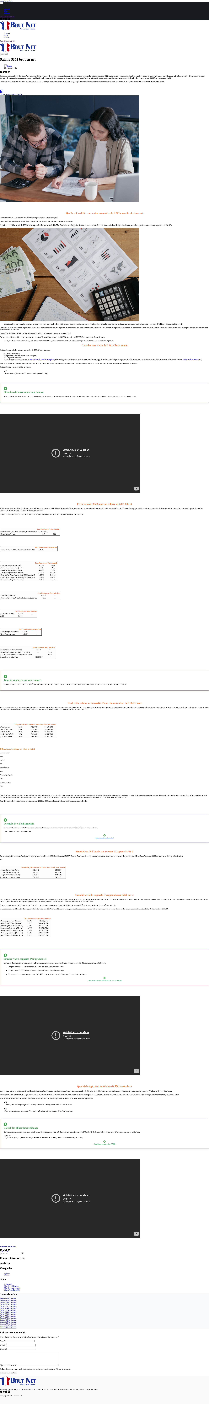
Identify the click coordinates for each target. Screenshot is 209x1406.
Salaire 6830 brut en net (8, 1322)
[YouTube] (9, 19)
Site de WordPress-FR (12, 1290)
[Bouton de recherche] (22, 1253)
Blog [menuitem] (6, 35)
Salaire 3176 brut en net (8, 1328)
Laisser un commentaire (8, 1373)
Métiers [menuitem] (6, 37)
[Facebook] (1, 19)
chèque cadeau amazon (191, 360)
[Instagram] (6, 19)
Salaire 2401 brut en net (8, 1324)
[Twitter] (4, 19)
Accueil (7, 9)
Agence (7, 1273)
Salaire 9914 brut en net (8, 1310)
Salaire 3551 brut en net (8, 1306)
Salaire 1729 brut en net (8, 1298)
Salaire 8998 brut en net (8, 1316)
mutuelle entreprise (47, 360)
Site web (3, 1349)
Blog (6, 11)
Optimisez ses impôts (7, 16)
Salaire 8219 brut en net (8, 1326)
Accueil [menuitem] (7, 33)
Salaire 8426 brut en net (8, 1304)
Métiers (6, 13)
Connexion (8, 1284)
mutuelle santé (35, 360)
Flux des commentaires (12, 1288)
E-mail (3, 1345)
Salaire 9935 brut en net (8, 1314)
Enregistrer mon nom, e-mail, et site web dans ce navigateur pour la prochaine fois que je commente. (36, 1369)
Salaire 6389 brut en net (8, 1302)
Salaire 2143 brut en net (8, 1312)
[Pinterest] (6, 72)
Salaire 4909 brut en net (8, 1320)
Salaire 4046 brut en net (8, 1308)
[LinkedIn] (9, 72)
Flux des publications (11, 1286)
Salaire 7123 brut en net (8, 1300)
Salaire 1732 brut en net (8, 1318)
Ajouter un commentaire (8, 1365)
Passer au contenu (6, 1)
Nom (2, 1341)
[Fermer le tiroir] (1, 3)
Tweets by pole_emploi (8, 1246)
